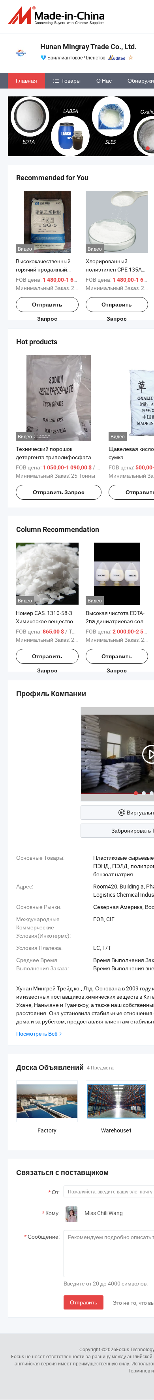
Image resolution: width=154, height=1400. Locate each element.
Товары (71, 80)
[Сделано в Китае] (57, 15)
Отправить (83, 1302)
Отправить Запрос (47, 306)
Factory (47, 1130)
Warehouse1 (116, 1130)
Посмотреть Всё (37, 1033)
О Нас (104, 80)
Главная (26, 80)
